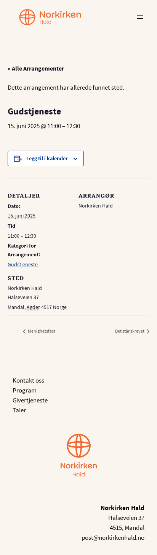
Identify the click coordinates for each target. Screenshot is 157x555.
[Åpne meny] (139, 17)
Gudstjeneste (23, 264)
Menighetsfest (41, 331)
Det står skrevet (130, 331)
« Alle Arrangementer (36, 68)
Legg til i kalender (47, 158)
